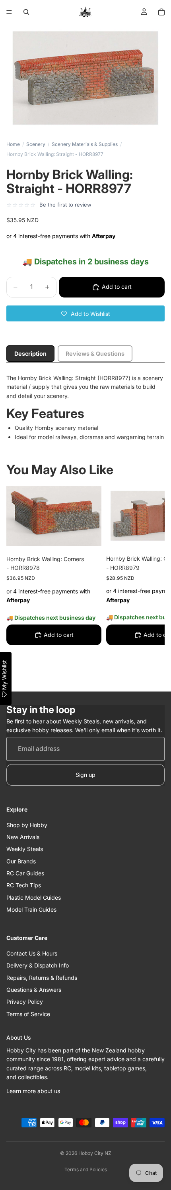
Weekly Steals (24, 849)
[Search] (26, 12)
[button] (85, 313)
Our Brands (21, 861)
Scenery (35, 144)
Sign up (85, 774)
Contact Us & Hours (31, 953)
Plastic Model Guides (33, 897)
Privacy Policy (24, 1002)
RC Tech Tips (23, 885)
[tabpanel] (85, 407)
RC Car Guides (25, 873)
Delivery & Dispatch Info (37, 965)
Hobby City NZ (94, 1153)
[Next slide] (149, 583)
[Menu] (9, 12)
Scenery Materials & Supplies (85, 144)
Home (13, 144)
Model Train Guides (31, 909)
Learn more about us (33, 1091)
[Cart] (161, 12)
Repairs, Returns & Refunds (41, 977)
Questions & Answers (33, 989)
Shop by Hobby (26, 825)
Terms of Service (28, 1014)
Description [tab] (30, 353)
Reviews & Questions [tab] (95, 353)
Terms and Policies (85, 1169)
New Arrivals (22, 836)
